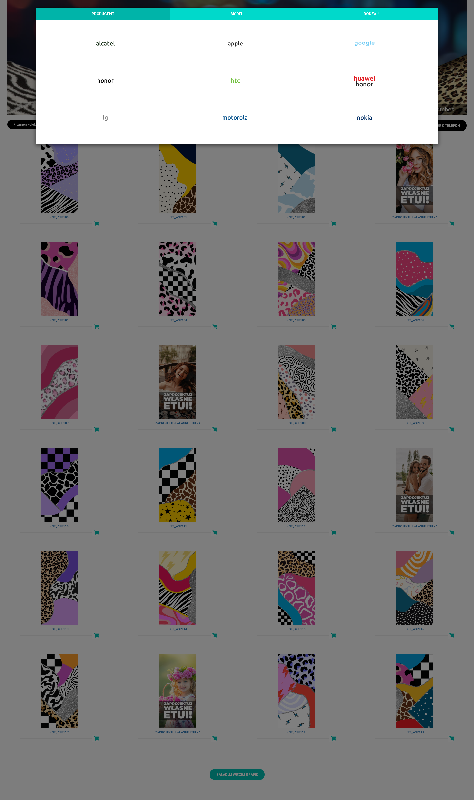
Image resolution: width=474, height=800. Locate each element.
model (237, 14)
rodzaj (371, 14)
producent (103, 14)
